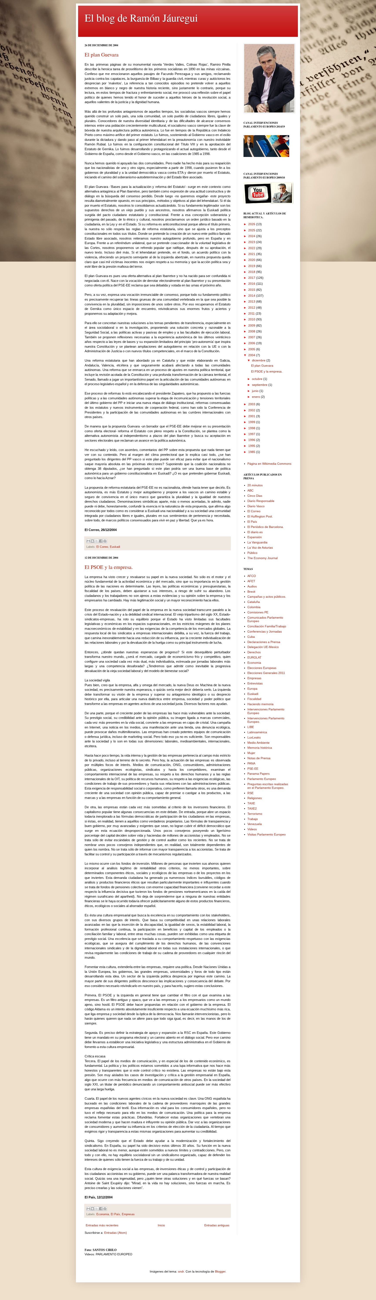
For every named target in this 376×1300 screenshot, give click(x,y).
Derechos (254, 652)
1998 (252, 428)
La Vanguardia (257, 542)
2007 (252, 337)
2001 (252, 416)
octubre (257, 379)
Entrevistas (255, 683)
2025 (252, 230)
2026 (252, 224)
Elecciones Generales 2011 (266, 673)
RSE (250, 793)
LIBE (250, 727)
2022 (252, 248)
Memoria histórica (259, 747)
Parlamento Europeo (261, 779)
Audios (252, 586)
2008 (252, 331)
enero (256, 396)
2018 (252, 272)
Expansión (254, 537)
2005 (252, 349)
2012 (252, 307)
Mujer (251, 753)
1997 (252, 434)
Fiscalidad (254, 699)
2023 (252, 242)
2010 (252, 319)
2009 (252, 325)
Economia (102, 1214)
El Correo (102, 546)
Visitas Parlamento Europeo (266, 834)
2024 (252, 236)
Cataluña (253, 602)
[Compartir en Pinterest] (105, 541)
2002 (252, 410)
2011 (252, 313)
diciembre (259, 360)
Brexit (251, 591)
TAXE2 (252, 808)
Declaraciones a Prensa (263, 642)
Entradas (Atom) (115, 1232)
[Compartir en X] (96, 541)
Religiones (254, 798)
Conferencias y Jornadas (264, 631)
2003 (252, 404)
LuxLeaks (254, 737)
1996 (252, 440)
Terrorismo (254, 813)
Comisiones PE (257, 612)
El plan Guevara (102, 54)
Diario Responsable (260, 501)
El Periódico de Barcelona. (265, 527)
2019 (252, 266)
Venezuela (254, 824)
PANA (251, 763)
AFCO (251, 576)
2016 (252, 283)
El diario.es (255, 532)
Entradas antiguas (216, 1225)
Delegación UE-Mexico (263, 647)
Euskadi (115, 546)
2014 (252, 295)
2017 (252, 277)
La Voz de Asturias (260, 547)
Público (252, 553)
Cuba (251, 636)
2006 (252, 343)
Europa (252, 688)
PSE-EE (252, 768)
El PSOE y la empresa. (109, 566)
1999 (252, 422)
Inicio (161, 1225)
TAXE (251, 803)
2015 (252, 289)
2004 (252, 355)
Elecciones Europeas (261, 668)
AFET (251, 581)
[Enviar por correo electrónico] (88, 541)
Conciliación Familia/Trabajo (266, 626)
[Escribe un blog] (92, 541)
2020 (252, 260)
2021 (252, 254)
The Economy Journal (262, 558)
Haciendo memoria (260, 704)
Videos (252, 829)
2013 (252, 301)
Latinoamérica (257, 732)
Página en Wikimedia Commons (269, 463)
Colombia (253, 607)
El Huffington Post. (260, 516)
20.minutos (255, 485)
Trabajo (252, 819)
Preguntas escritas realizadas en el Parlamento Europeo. (267, 786)
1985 (252, 452)
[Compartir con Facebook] (101, 541)
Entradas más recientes (102, 1225)
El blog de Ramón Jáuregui (141, 17)
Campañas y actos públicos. (266, 596)
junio (255, 391)
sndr (181, 1271)
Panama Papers (258, 773)
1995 (252, 446)
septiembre (260, 384)
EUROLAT (254, 657)
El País (115, 1214)
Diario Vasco (256, 506)
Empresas (128, 1214)
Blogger (220, 1271)
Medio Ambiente (258, 742)
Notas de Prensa (258, 758)
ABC (250, 490)
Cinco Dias (254, 495)
